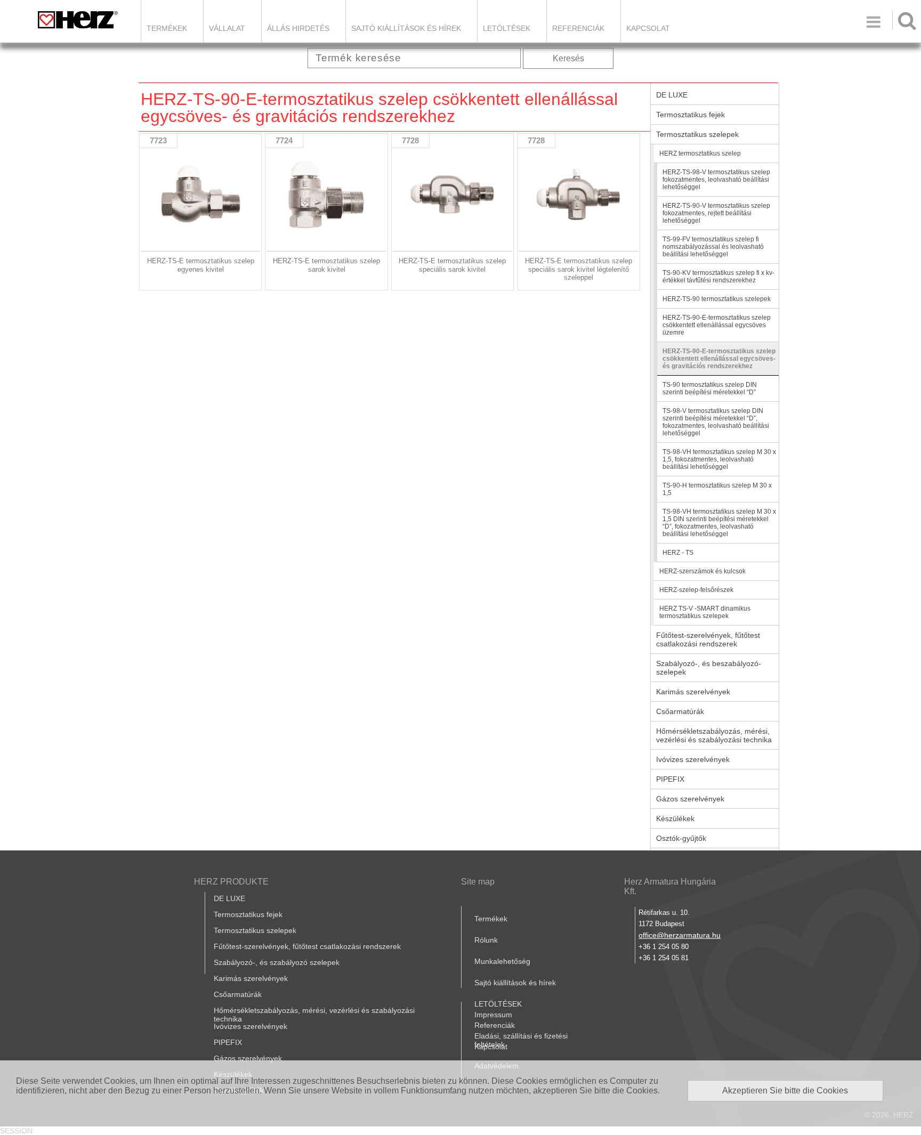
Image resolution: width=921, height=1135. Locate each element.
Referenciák (578, 28)
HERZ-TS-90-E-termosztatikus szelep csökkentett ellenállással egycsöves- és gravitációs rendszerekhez (719, 358)
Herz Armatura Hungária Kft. (670, 886)
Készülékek (675, 818)
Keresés (568, 58)
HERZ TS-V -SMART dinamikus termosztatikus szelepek (704, 612)
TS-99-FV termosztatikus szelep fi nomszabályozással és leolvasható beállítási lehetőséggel (713, 247)
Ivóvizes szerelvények (693, 759)
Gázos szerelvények (690, 798)
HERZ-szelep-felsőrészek (696, 590)
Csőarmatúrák (680, 711)
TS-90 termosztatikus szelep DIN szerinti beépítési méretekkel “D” (710, 388)
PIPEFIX (670, 779)
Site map (478, 881)
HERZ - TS (678, 552)
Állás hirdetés (298, 28)
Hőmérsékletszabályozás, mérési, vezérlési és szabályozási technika (714, 735)
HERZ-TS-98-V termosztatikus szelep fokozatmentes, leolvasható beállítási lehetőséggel (716, 179)
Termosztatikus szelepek (697, 134)
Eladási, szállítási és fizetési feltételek (521, 1040)
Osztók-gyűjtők (681, 838)
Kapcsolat (648, 28)
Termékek (167, 28)
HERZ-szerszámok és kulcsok (702, 571)
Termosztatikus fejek (690, 114)
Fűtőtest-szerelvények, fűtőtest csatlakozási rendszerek (708, 639)
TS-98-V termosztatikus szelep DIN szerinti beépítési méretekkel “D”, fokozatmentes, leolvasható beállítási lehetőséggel (716, 422)
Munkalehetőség (502, 961)
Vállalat (227, 28)
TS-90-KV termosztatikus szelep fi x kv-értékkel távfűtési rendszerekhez (718, 276)
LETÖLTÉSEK (506, 28)
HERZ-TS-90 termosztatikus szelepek (717, 299)
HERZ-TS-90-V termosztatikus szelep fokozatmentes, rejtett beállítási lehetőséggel (716, 213)
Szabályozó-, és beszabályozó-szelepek (708, 667)
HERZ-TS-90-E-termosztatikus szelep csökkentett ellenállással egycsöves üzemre (717, 325)
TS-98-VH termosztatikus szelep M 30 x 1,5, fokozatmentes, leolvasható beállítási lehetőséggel (719, 459)
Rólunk (486, 940)
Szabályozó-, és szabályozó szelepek (277, 962)
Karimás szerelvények (693, 691)
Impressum (493, 1014)
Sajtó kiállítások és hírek (406, 28)
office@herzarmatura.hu (680, 935)
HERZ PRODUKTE (231, 881)
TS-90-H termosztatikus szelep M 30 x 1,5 (717, 489)
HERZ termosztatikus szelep (700, 153)
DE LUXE (672, 95)
